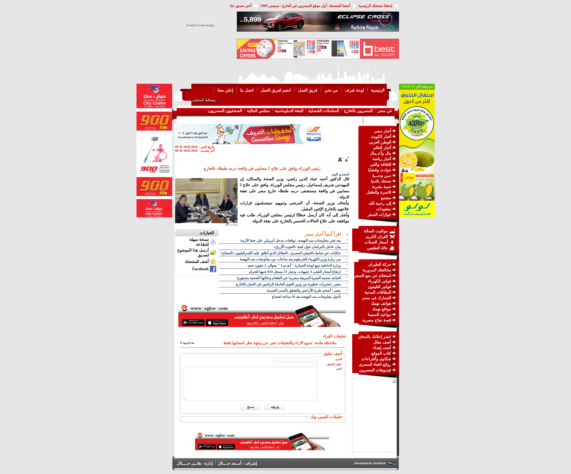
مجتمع (386, 198)
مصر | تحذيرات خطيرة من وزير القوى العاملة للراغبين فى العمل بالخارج (288, 284)
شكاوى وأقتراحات (376, 359)
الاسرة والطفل (378, 192)
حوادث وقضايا (379, 170)
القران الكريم (377, 236)
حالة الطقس (377, 248)
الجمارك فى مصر (376, 298)
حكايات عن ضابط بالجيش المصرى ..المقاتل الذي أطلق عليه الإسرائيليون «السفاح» (280, 253)
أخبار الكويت (381, 136)
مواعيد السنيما (379, 314)
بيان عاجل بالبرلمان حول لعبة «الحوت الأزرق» (307, 247)
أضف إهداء (382, 347)
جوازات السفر (379, 214)
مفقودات (383, 209)
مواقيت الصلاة (376, 231)
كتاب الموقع (381, 353)
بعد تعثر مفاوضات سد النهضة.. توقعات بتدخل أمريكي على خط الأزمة (290, 240)
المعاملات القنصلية (323, 110)
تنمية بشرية (381, 186)
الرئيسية (378, 90)
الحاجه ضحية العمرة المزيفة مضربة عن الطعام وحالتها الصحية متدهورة (289, 278)
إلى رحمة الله (380, 203)
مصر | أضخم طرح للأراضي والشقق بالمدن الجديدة (304, 290)
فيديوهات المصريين (375, 370)
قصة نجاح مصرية (376, 320)
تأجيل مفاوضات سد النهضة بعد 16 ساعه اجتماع (306, 296)
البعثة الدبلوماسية (289, 110)
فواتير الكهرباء (379, 281)
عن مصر (385, 110)
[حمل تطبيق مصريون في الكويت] (262, 449)
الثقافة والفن (380, 164)
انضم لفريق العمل (276, 90)
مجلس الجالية (258, 110)
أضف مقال (382, 342)
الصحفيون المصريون (225, 110)
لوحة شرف (354, 90)
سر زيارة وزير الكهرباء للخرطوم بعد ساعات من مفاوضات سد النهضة (290, 259)
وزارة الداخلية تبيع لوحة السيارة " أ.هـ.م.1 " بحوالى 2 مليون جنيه (294, 265)
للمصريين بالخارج (358, 110)
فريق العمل (307, 90)
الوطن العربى (380, 142)
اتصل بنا (247, 90)
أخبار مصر (382, 131)
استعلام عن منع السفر (372, 275)
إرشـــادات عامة (379, 119)
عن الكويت (351, 119)
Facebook (200, 269)
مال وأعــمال (380, 153)
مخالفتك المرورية (376, 270)
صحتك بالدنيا (381, 181)
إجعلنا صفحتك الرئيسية (375, 6)
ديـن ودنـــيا (381, 175)
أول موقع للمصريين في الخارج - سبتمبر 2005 (294, 6)
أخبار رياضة (381, 159)
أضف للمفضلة (197, 261)
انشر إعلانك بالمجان (374, 336)
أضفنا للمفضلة (339, 6)
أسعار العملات (376, 242)
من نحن (331, 90)
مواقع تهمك (381, 309)
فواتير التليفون (379, 286)
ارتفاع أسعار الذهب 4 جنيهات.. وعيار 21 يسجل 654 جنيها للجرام (295, 272)
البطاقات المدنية (377, 292)
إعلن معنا (225, 90)
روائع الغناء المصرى (375, 364)
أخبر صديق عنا (240, 6)
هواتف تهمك (381, 303)
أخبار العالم (382, 147)
